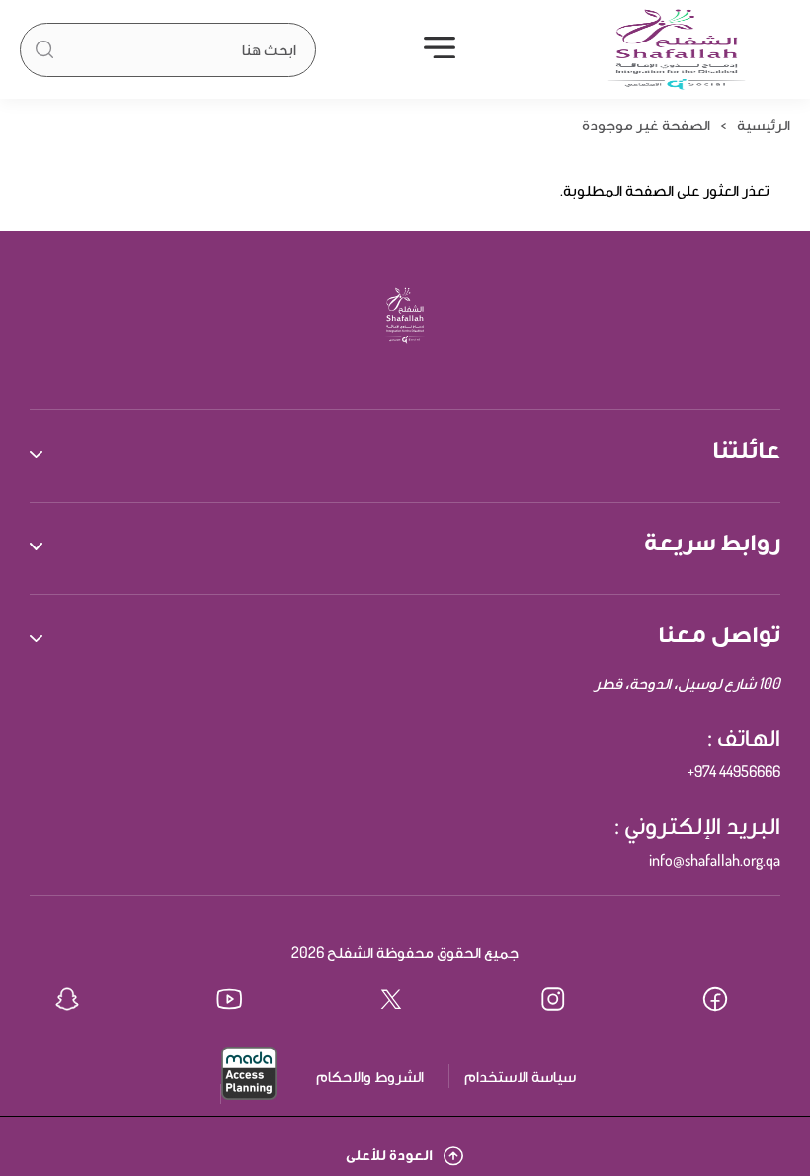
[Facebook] (729, 1001)
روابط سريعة (712, 540)
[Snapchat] (81, 1001)
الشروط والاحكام (370, 1076)
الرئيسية (763, 124)
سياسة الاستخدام (520, 1076)
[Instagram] (567, 1001)
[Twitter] (405, 1001)
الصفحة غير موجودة (646, 124)
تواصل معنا (719, 632)
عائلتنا (746, 447)
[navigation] (439, 49)
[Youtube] (243, 1001)
